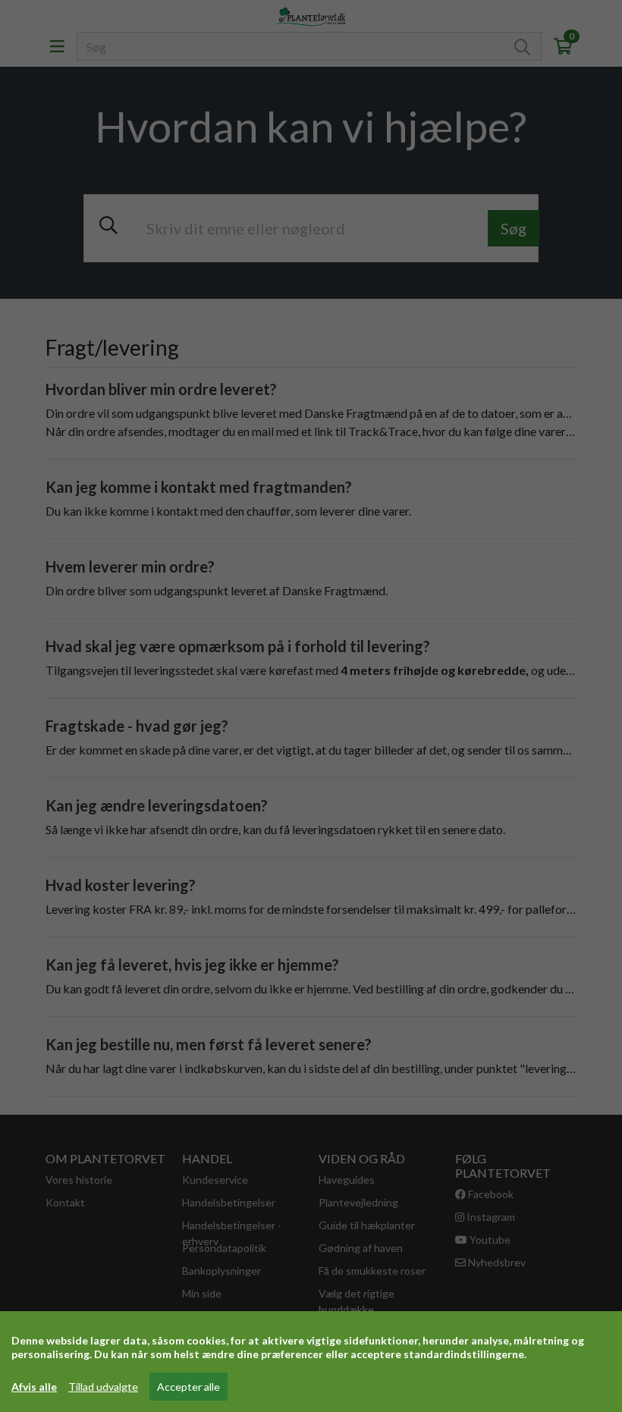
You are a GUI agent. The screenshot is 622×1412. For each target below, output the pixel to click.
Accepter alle (188, 1386)
